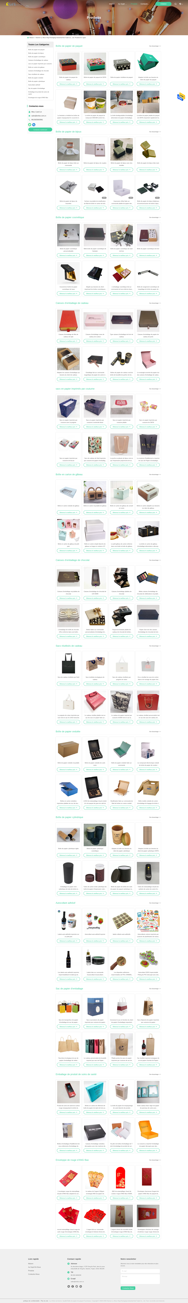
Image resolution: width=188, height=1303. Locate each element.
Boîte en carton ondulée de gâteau (68, 506)
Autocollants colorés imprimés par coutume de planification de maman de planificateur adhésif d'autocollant (148, 936)
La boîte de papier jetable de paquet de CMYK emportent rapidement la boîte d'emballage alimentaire (148, 118)
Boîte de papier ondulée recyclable (68, 763)
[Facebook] (72, 1287)
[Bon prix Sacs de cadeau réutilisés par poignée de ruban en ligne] (121, 663)
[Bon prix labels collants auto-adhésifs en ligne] (121, 920)
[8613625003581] (76, 1287)
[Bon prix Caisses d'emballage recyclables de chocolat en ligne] (68, 578)
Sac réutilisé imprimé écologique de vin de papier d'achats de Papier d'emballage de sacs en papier (148, 1060)
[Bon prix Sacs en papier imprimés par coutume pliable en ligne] (121, 406)
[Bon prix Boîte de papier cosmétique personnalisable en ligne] (68, 235)
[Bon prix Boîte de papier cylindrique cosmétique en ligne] (95, 835)
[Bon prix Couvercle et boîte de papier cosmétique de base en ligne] (68, 273)
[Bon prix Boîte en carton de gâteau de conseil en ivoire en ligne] (121, 492)
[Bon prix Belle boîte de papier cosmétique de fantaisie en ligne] (95, 235)
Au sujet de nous (34, 1267)
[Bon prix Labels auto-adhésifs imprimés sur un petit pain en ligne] (68, 920)
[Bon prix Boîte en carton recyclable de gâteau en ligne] (95, 492)
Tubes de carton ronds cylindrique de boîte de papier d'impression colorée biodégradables (95, 889)
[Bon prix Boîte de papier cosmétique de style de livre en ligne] (121, 235)
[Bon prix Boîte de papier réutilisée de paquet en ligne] (121, 63)
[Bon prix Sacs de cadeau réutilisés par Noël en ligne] (68, 663)
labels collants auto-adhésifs (121, 934)
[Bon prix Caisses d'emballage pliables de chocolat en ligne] (121, 578)
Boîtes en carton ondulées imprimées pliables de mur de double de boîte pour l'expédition (68, 803)
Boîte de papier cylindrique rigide (68, 848)
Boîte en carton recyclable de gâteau (95, 506)
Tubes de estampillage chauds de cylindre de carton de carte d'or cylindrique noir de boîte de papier (148, 889)
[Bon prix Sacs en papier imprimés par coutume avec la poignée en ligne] (68, 406)
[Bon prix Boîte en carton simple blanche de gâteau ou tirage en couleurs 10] (95, 530)
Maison (112, 4)
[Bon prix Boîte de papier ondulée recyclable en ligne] (68, 749)
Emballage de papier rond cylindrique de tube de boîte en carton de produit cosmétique (68, 889)
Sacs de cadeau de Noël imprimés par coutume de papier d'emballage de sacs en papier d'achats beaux (95, 460)
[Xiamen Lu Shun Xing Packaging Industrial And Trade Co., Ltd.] (14, 3)
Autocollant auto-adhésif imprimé (95, 934)
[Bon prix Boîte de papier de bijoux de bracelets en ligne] (68, 187)
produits (134, 4)
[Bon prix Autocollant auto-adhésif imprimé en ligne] (95, 920)
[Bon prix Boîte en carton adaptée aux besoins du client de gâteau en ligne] (148, 492)
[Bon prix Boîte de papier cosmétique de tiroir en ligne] (148, 235)
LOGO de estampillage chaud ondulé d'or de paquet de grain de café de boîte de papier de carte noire (95, 803)
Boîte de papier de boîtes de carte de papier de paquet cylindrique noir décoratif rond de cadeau (121, 889)
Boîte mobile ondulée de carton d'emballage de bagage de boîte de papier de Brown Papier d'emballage (148, 803)
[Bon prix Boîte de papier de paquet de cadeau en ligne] (68, 63)
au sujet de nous (122, 4)
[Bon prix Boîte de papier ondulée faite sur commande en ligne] (121, 749)
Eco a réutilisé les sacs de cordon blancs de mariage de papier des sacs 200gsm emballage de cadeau (148, 679)
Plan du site (44, 1301)
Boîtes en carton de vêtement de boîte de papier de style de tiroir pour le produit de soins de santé (95, 1108)
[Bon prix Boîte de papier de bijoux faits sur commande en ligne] (68, 149)
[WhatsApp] (29, 124)
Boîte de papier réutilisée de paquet (122, 77)
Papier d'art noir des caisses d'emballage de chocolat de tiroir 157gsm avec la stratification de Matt (148, 632)
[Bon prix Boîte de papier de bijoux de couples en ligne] (95, 149)
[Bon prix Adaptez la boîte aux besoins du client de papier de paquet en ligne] (148, 63)
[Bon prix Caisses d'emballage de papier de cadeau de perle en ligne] (148, 321)
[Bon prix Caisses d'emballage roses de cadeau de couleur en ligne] (95, 321)
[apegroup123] (34, 124)
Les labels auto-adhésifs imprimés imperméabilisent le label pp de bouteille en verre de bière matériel (68, 975)
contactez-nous (145, 4)
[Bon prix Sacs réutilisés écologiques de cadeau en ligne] (95, 663)
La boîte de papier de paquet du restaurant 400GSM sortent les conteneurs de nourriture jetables (95, 118)
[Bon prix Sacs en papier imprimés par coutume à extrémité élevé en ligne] (95, 406)
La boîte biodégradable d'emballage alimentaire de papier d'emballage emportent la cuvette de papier (121, 118)
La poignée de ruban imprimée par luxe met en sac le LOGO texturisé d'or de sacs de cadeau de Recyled (68, 717)
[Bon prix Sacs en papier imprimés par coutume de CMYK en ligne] (148, 406)
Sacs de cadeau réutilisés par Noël (68, 677)
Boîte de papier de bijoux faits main (148, 163)
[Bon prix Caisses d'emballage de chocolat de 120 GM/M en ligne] (95, 578)
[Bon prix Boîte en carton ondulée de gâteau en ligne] (68, 492)
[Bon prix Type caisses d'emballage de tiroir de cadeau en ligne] (121, 321)
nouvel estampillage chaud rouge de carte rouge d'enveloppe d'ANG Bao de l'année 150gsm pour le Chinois (68, 1232)
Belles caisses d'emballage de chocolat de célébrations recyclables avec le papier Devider (148, 594)
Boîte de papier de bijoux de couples (95, 163)
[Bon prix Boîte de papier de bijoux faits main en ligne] (148, 149)
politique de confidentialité (31, 1301)
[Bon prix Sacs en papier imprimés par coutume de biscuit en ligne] (68, 444)
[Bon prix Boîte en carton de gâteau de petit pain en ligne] (68, 530)
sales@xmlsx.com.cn (38, 116)
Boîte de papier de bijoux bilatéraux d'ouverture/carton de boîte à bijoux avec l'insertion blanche (148, 203)
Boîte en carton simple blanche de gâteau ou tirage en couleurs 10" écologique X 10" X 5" (95, 546)
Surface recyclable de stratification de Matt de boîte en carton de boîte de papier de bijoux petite (95, 203)
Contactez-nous (33, 1274)
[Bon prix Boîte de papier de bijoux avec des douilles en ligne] (121, 149)
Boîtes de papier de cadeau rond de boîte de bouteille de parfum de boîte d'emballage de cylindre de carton (121, 375)
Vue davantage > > (155, 46)
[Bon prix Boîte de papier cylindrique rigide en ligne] (68, 835)
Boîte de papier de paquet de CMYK (95, 77)
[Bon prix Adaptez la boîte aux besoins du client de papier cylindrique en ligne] (121, 835)
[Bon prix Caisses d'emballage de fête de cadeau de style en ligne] (68, 321)
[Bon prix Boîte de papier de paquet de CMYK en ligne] (95, 63)
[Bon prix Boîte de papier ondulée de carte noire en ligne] (95, 749)
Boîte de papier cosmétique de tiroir (148, 248)
